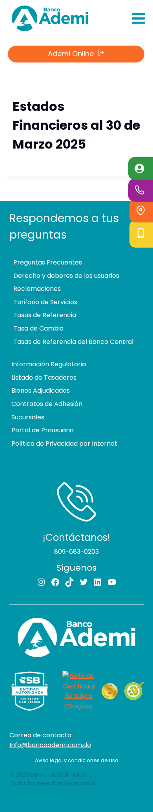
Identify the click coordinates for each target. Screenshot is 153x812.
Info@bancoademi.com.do (50, 745)
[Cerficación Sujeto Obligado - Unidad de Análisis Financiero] (78, 691)
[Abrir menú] (138, 18)
